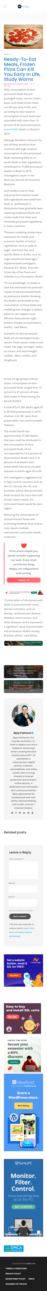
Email (12, 897)
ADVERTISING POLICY (15, 1279)
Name (12, 883)
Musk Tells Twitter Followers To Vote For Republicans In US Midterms (25, 673)
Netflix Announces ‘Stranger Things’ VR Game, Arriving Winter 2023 (21, 687)
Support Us (23, 580)
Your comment (16, 859)
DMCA (31, 1279)
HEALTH (7, 54)
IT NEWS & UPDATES (23, 668)
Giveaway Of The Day (16, 1284)
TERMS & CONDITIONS (16, 1268)
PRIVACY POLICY (13, 1273)
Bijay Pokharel (9, 84)
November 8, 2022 (21, 84)
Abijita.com (30, 1263)
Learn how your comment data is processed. (21, 932)
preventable (11, 129)
